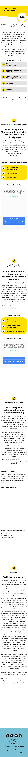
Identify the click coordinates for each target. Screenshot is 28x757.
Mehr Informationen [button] (14, 196)
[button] (25, 2)
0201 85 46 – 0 (8, 747)
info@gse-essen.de (20, 747)
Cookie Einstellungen (20, 753)
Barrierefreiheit (7, 753)
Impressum (9, 750)
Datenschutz (18, 750)
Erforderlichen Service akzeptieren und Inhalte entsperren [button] (14, 222)
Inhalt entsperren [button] (14, 218)
